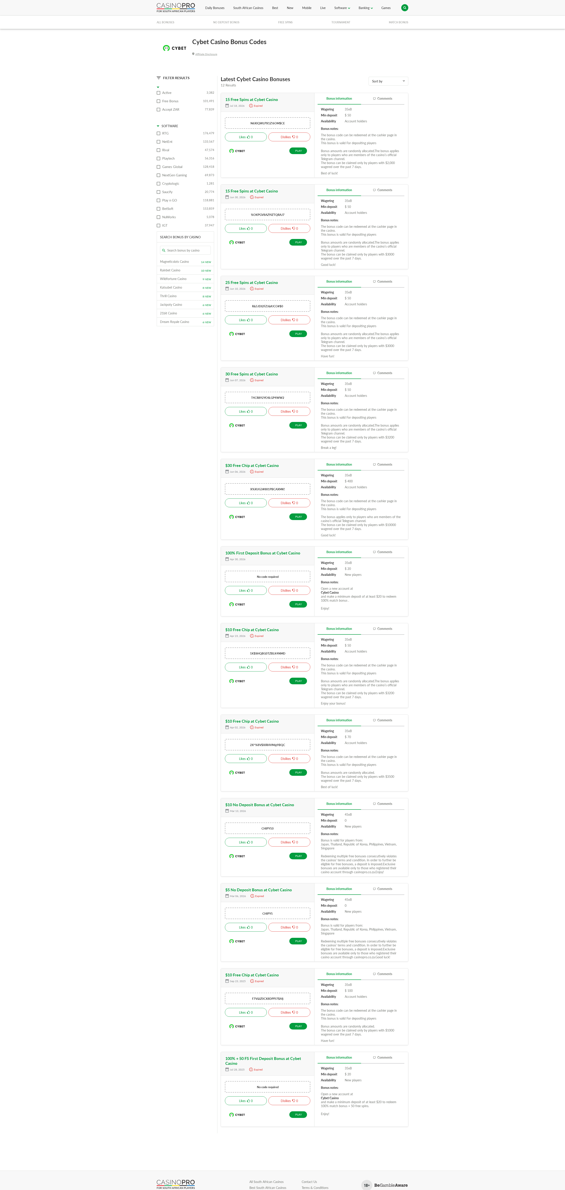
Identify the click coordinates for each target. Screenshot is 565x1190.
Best (275, 8)
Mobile (306, 8)
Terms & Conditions (315, 1188)
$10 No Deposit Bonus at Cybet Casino (259, 804)
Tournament (340, 22)
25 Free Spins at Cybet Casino (251, 282)
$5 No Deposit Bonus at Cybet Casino (258, 889)
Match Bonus (398, 22)
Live (323, 8)
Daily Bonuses (214, 8)
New (290, 8)
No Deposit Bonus (226, 22)
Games (386, 8)
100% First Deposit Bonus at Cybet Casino (262, 552)
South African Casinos (248, 8)
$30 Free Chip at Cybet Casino (252, 465)
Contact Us (309, 1182)
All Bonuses (165, 22)
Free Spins (285, 22)
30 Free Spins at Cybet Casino (251, 373)
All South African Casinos (266, 1182)
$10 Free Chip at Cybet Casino (252, 629)
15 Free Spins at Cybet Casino (251, 99)
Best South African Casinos (267, 1188)
